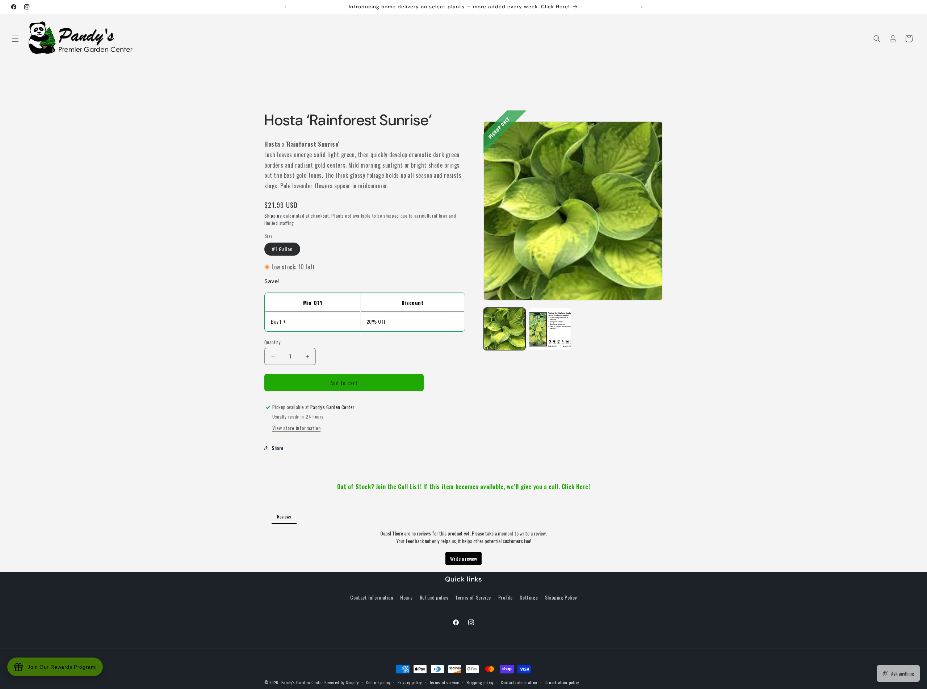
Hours (406, 597)
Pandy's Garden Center (302, 682)
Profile (505, 597)
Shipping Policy (561, 597)
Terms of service (444, 682)
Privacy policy (410, 682)
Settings (529, 597)
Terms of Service (473, 597)
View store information (296, 428)
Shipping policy (480, 682)
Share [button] (278, 448)
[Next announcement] (642, 7)
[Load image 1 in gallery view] (504, 329)
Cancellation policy (562, 682)
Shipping (273, 216)
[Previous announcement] (285, 7)
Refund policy (434, 597)
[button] (15, 39)
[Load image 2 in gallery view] (550, 329)
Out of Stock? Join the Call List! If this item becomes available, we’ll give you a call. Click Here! (463, 486)
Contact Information (371, 597)
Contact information (519, 682)
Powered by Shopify (341, 682)
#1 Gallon (282, 249)
